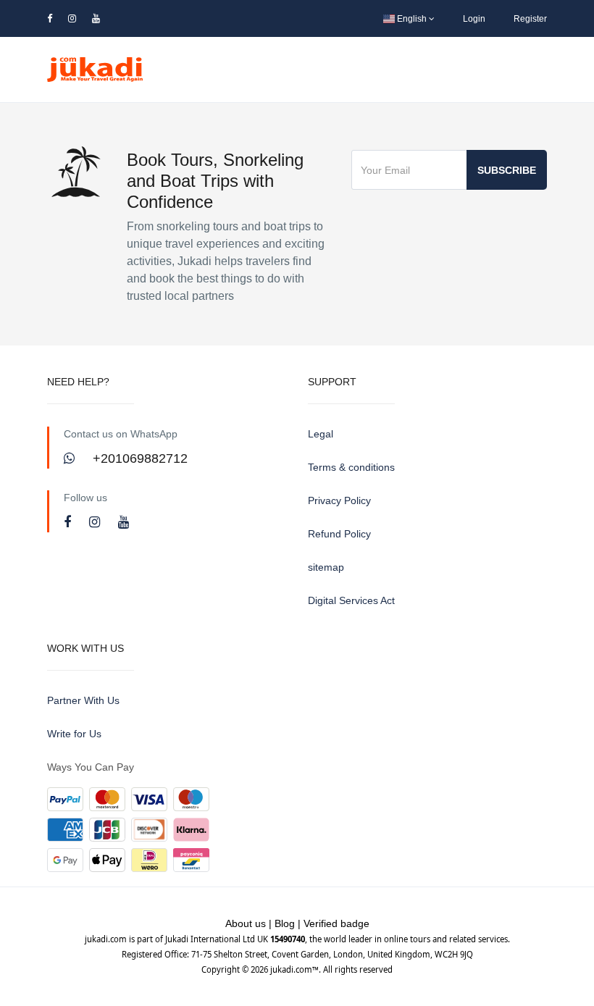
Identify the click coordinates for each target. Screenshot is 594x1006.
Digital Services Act (351, 600)
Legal (320, 434)
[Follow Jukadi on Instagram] (96, 522)
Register (530, 19)
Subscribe (506, 170)
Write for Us (74, 733)
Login (474, 19)
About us (245, 923)
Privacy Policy (339, 500)
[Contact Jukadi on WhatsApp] (71, 458)
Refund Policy (339, 534)
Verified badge (336, 923)
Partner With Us (83, 700)
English (412, 19)
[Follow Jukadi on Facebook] (69, 522)
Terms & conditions (351, 467)
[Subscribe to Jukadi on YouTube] (123, 522)
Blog (285, 923)
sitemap (326, 567)
